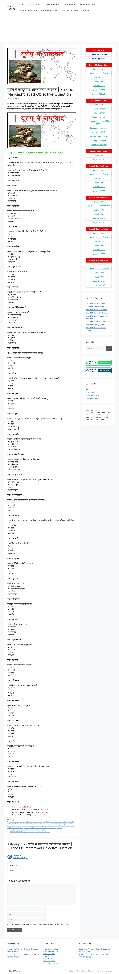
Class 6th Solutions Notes (49, 10)
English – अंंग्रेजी (99, 90)
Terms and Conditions (95, 971)
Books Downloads (92, 395)
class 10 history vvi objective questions (55, 822)
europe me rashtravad (54, 824)
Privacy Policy (81, 971)
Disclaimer (108, 971)
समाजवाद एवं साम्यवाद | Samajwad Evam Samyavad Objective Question (30, 832)
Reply (12, 870)
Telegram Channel (99, 54)
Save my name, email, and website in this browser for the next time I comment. (39, 924)
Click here (27, 807)
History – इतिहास (99, 113)
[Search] (109, 348)
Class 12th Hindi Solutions (95, 307)
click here (44, 812)
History (12, 820)
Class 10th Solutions (51, 951)
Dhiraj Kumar (18, 856)
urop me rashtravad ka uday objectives (36, 828)
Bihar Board (90, 392)
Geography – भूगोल (99, 117)
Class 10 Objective (99, 94)
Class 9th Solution (69, 4)
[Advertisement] (59, 29)
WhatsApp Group (98, 58)
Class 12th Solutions (50, 949)
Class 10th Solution (50, 4)
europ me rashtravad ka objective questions (32, 824)
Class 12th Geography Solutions (97, 321)
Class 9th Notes (49, 954)
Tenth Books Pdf (92, 398)
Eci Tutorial (11, 7)
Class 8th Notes (49, 956)
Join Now (105, 363)
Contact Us (85, 10)
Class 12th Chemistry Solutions (97, 313)
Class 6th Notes (49, 961)
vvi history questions (55, 828)
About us (72, 971)
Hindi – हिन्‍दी (99, 82)
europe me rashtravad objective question (26, 826)
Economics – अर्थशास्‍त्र (98, 128)
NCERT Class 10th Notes (70, 10)
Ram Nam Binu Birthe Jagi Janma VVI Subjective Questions (28, 830)
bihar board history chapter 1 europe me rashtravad (26, 822)
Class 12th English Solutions (96, 303)
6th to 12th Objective (51, 963)
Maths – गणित (99, 77)
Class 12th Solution (34, 4)
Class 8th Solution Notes (86, 4)
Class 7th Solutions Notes (28, 10)
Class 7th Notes (49, 958)
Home (22, 4)
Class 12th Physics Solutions (96, 310)
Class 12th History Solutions (96, 325)
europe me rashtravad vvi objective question (53, 826)
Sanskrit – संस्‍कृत (99, 86)
